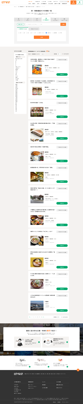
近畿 (16, 108)
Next (44, 133)
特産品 (16, 77)
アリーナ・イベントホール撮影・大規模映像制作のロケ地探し (49, 398)
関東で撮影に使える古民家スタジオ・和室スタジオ (43, 399)
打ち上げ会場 (50, 3)
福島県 (16, 84)
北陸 (16, 105)
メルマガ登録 (49, 1)
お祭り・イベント (17, 66)
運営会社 (54, 402)
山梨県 (16, 89)
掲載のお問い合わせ (59, 384)
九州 (16, 111)
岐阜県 (16, 93)
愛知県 (16, 96)
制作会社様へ (37, 1)
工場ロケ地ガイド (58, 398)
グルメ (16, 71)
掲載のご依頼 (30, 1)
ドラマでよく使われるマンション (19, 399)
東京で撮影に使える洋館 (51, 399)
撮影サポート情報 (57, 3)
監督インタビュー (30, 384)
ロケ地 (29, 3)
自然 (16, 74)
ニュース (43, 381)
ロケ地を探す (16, 384)
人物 (16, 73)
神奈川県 (16, 88)
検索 (42, 37)
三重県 (16, 97)
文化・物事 (17, 78)
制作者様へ (44, 384)
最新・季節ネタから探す (30, 6)
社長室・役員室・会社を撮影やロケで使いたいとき (60, 399)
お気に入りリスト (56, 1)
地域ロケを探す (16, 386)
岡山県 (16, 100)
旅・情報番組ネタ (44, 3)
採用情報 (59, 402)
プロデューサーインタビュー (32, 386)
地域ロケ (33, 3)
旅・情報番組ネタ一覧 (17, 389)
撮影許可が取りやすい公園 (38, 398)
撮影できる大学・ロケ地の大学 (26, 399)
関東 (16, 104)
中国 (16, 109)
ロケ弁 (38, 3)
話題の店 (16, 69)
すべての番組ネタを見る (19, 54)
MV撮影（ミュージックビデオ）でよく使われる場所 (29, 398)
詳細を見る (62, 74)
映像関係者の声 (64, 3)
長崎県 (16, 101)
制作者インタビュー (31, 388)
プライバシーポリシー (65, 402)
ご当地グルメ (38, 6)
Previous (29, 133)
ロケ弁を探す (16, 388)
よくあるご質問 (44, 1)
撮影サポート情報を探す (17, 393)
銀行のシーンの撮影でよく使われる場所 (18, 398)
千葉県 (16, 85)
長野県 (16, 92)
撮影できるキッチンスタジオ (33, 399)
